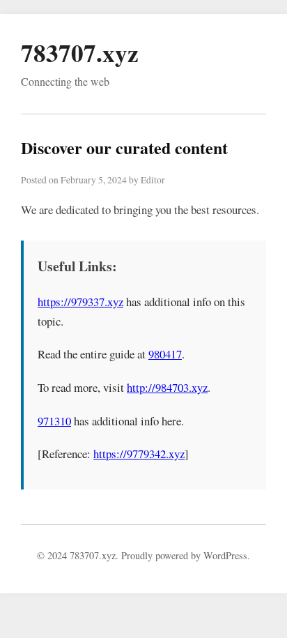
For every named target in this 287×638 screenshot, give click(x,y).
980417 (165, 354)
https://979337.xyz (80, 302)
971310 (54, 421)
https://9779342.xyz (139, 454)
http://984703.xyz (167, 387)
